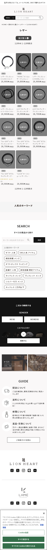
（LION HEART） (32, 24)
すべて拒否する (23, 539)
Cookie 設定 (23, 532)
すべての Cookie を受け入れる (23, 546)
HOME (4, 24)
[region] (23, 530)
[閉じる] (44, 513)
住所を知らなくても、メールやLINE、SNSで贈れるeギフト (25, 2)
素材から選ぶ (13, 24)
